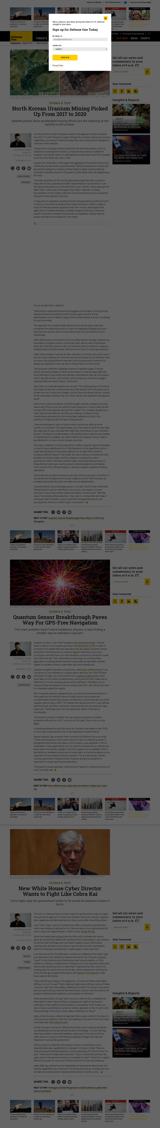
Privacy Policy (57, 65)
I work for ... (57, 45)
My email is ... (58, 36)
